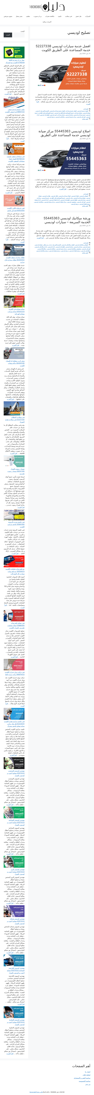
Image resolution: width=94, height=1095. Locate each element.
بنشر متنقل (19, 16)
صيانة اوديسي (69, 115)
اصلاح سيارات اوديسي (65, 196)
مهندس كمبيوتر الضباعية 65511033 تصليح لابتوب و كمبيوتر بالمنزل (16, 822)
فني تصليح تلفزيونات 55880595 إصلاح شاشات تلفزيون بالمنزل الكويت (16, 625)
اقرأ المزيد (62, 189)
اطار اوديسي (54, 196)
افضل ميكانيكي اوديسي (68, 244)
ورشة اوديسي (51, 117)
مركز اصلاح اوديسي (61, 202)
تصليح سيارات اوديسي (79, 198)
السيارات (87, 16)
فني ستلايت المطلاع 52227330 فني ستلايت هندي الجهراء (15, 419)
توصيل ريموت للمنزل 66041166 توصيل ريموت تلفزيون (16, 471)
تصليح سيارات (78, 113)
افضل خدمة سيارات (71, 111)
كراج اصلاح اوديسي (54, 200)
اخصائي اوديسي (84, 196)
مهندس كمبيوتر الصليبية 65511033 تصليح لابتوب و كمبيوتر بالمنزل (16, 1022)
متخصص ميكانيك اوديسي (74, 249)
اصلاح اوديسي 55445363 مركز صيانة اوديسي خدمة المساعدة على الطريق (64, 133)
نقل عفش (78, 16)
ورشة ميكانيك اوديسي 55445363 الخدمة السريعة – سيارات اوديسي (67, 220)
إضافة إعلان (86, 1075)
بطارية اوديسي (46, 196)
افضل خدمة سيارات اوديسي (57, 111)
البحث (23, 31)
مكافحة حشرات (49, 16)
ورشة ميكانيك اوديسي (42, 250)
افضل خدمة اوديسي (82, 111)
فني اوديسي (53, 115)
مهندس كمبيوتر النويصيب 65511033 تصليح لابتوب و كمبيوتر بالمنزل (16, 773)
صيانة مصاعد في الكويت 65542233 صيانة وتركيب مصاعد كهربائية (16, 311)
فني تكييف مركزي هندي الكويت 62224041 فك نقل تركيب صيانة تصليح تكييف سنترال (14, 724)
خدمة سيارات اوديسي (79, 115)
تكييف (59, 16)
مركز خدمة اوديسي (70, 117)
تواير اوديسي (69, 198)
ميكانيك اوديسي (51, 249)
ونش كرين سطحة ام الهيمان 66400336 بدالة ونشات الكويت (15, 363)
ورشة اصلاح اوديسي (84, 204)
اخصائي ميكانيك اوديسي (81, 244)
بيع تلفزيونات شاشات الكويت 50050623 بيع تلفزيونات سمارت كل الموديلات (15, 571)
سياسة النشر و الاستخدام (82, 1078)
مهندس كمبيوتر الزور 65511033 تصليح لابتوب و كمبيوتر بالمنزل (16, 872)
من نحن (87, 1084)
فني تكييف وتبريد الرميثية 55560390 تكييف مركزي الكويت (16, 524)
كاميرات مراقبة (47, 22)
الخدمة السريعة (45, 111)
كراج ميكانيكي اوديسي (41, 247)
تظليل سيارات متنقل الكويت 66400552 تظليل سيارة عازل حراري (14, 260)
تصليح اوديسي (86, 113)
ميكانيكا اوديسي (42, 249)
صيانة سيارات (61, 115)
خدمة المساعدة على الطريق (46, 113)
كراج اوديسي (44, 200)
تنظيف (28, 16)
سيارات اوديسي (78, 247)
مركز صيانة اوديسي (49, 202)
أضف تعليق (85, 119)
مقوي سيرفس (8, 16)
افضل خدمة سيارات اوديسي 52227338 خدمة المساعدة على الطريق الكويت (63, 48)
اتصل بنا (87, 1072)
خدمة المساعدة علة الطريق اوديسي (64, 113)
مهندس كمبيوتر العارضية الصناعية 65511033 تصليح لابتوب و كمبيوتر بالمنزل (16, 970)
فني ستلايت (68, 16)
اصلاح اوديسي (75, 196)
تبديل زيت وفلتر (47, 244)
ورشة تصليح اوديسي (54, 250)
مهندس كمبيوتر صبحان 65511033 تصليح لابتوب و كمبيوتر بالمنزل (16, 921)
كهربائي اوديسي (81, 117)
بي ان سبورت (38, 16)
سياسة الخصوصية (84, 1081)
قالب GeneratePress (36, 1092)
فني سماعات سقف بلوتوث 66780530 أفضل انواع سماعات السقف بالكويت (16, 159)
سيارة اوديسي (81, 200)
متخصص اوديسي (71, 202)
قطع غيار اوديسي (44, 115)
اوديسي (38, 111)
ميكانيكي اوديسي (60, 117)
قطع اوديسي (73, 200)
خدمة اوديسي (45, 198)
